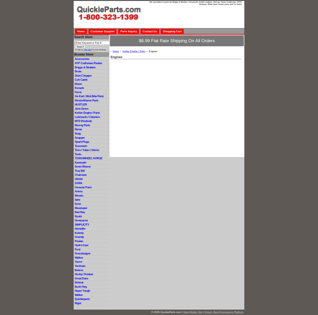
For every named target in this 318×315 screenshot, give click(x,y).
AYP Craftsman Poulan (88, 63)
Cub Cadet (81, 79)
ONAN (79, 179)
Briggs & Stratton (85, 67)
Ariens (78, 191)
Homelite (80, 228)
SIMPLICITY (82, 224)
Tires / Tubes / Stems (87, 150)
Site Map (88, 50)
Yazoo (78, 261)
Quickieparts (82, 298)
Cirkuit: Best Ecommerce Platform (224, 312)
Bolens (79, 270)
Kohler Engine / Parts (87, 112)
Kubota (79, 232)
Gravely (79, 236)
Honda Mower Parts (86, 100)
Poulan (79, 241)
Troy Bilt (80, 170)
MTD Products (83, 121)
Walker (79, 294)
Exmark (79, 87)
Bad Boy (80, 212)
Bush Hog (81, 286)
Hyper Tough (82, 290)
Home (81, 31)
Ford (77, 249)
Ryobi (78, 216)
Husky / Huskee (84, 274)
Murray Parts (82, 125)
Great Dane (81, 278)
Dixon (78, 83)
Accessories (82, 58)
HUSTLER (81, 104)
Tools (78, 154)
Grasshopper (82, 253)
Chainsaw (80, 174)
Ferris (78, 92)
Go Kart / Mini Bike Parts (89, 96)
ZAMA (78, 183)
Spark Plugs (82, 141)
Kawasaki (80, 162)
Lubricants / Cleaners (87, 116)
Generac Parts (83, 187)
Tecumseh (81, 145)
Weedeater (81, 208)
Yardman (80, 265)
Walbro (79, 257)
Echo (78, 203)
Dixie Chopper (83, 75)
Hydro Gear (82, 245)
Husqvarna (81, 220)
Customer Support (102, 31)
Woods (79, 195)
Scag (78, 133)
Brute (78, 71)
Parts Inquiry (128, 31)
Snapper (80, 137)
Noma (78, 129)
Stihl (77, 199)
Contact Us (150, 31)
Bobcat (79, 282)
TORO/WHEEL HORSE (88, 158)
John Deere (81, 108)
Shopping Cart (172, 31)
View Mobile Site (192, 312)
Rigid (78, 303)
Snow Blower (83, 166)
